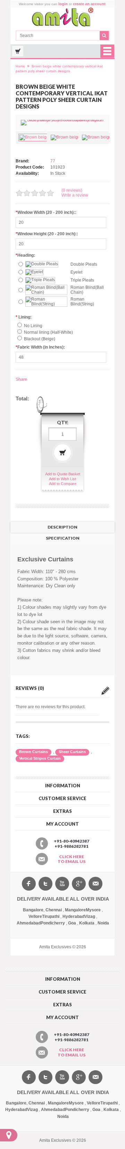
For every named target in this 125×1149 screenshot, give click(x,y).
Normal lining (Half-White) (48, 332)
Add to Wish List (62, 479)
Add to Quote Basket (62, 474)
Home (20, 66)
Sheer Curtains (72, 752)
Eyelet (76, 272)
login (63, 4)
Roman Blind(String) (82, 301)
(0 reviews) (71, 190)
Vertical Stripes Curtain (40, 758)
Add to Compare (62, 484)
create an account (89, 4)
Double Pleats (83, 264)
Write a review (74, 195)
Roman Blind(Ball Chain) (87, 290)
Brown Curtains (33, 752)
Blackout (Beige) (39, 338)
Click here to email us (71, 859)
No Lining (33, 325)
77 (52, 161)
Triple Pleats (82, 280)
